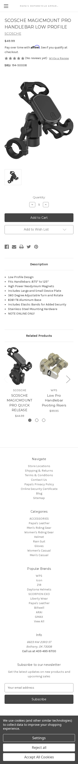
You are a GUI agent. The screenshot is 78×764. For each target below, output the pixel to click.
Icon (39, 580)
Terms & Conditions (39, 475)
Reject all (39, 747)
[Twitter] (29, 247)
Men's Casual (39, 555)
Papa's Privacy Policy (39, 484)
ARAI (39, 612)
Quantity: (39, 197)
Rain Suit (39, 541)
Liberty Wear (39, 598)
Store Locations (39, 466)
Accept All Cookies (39, 757)
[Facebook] (7, 247)
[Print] (21, 247)
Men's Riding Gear (39, 528)
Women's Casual (39, 550)
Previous (5, 379)
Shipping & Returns (39, 470)
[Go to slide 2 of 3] (36, 420)
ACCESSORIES (39, 518)
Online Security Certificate (39, 489)
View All (39, 621)
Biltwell (39, 608)
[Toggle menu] (6, 6)
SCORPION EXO (39, 594)
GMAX (39, 617)
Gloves (39, 546)
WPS (39, 576)
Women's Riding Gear (39, 532)
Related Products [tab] (39, 336)
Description (39, 264)
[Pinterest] (36, 247)
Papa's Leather (39, 523)
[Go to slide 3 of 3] (43, 420)
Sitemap (39, 498)
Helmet (39, 537)
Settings (39, 738)
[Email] (14, 247)
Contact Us (39, 480)
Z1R (39, 585)
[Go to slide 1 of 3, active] (29, 420)
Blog (39, 493)
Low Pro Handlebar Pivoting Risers (54, 400)
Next (68, 379)
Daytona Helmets (39, 589)
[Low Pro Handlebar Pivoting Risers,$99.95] (54, 366)
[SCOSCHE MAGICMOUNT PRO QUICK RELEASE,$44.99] (19, 366)
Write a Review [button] (59, 58)
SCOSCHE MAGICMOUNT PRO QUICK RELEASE (19, 402)
